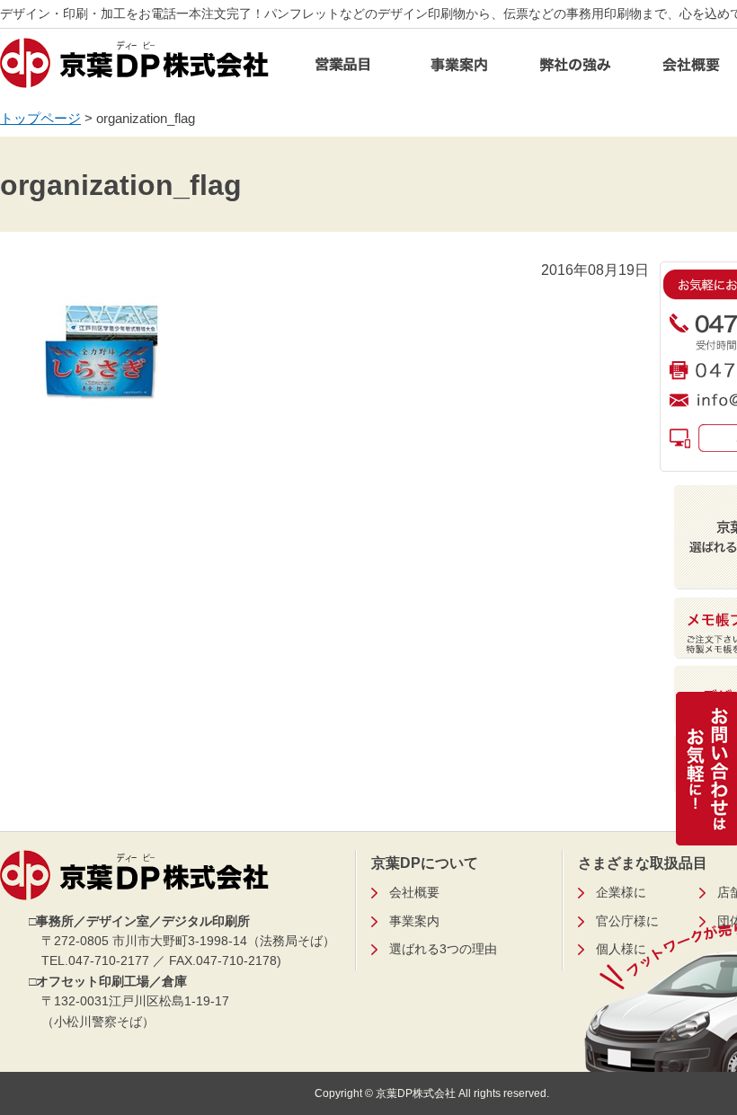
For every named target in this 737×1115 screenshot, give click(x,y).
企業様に (621, 892)
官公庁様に (627, 921)
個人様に (621, 949)
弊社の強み (575, 70)
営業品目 (343, 70)
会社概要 (414, 892)
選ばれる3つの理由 (443, 949)
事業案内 (459, 70)
